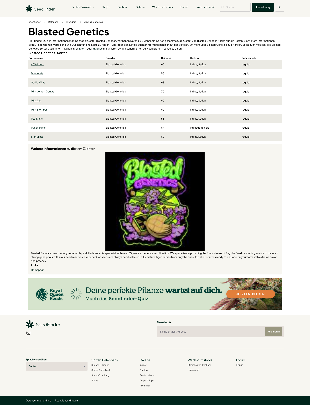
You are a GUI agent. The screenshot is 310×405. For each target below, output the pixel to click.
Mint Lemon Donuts (42, 91)
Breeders (71, 21)
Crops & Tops (147, 380)
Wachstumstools (162, 7)
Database (53, 21)
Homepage (37, 270)
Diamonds (37, 73)
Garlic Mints (38, 82)
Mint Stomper (39, 109)
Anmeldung (263, 7)
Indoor (143, 365)
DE (279, 7)
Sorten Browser (81, 7)
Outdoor (144, 370)
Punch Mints (38, 127)
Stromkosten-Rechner (199, 365)
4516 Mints (37, 64)
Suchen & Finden (100, 365)
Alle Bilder (145, 385)
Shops (105, 7)
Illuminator (193, 370)
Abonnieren (274, 331)
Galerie (140, 7)
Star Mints (37, 136)
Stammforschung (100, 375)
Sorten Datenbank (101, 370)
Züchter (122, 7)
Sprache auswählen (36, 359)
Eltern (82, 48)
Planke (239, 365)
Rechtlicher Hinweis (66, 400)
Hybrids (98, 48)
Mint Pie (36, 100)
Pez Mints (37, 118)
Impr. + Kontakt (206, 7)
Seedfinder (34, 21)
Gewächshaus (147, 375)
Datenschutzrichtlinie (38, 400)
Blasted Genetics (93, 21)
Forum (184, 7)
